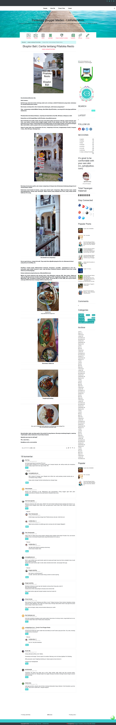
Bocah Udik (27, 650)
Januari (79, 336)
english (82, 139)
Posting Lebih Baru (25, 714)
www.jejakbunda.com (33, 473)
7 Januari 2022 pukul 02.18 (34, 545)
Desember (80, 337)
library (81, 142)
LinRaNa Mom (32, 521)
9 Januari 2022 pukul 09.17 (31, 628)
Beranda (45, 8)
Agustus (80, 344)
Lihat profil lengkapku (87, 183)
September (80, 342)
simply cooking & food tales (34, 42)
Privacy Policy (61, 8)
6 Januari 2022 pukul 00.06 (31, 489)
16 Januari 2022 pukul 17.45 (31, 684)
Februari (80, 334)
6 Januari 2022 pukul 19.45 (31, 533)
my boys (82, 146)
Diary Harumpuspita (33, 514)
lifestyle (82, 144)
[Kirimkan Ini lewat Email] (67, 448)
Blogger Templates (78, 723)
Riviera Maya (87, 723)
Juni (79, 362)
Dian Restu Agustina (30, 500)
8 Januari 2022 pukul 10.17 (31, 558)
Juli (79, 331)
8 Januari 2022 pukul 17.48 (31, 600)
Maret (79, 333)
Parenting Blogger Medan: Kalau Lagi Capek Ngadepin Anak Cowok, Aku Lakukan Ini (89, 244)
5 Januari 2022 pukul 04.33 (31, 461)
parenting (82, 150)
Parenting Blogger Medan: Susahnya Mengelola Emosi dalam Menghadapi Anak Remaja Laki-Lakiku (89, 250)
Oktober (80, 341)
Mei (79, 347)
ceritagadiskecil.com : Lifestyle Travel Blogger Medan (37, 627)
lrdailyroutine (28, 683)
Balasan (28, 471)
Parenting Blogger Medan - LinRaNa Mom (58, 20)
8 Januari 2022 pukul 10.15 (34, 474)
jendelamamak (28, 669)
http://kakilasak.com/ (30, 615)
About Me (52, 8)
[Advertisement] (34, 3)
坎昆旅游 (93, 723)
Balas (26, 467)
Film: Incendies (87, 235)
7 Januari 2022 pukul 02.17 (34, 522)
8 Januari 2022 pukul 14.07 (31, 584)
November (80, 339)
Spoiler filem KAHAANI (88, 228)
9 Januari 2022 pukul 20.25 (34, 571)
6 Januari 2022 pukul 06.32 (31, 502)
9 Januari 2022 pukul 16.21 (31, 652)
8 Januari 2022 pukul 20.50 (31, 616)
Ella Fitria (27, 460)
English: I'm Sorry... (87, 268)
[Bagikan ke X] (69, 448)
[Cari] (114, 8)
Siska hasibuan (28, 488)
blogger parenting (33, 570)
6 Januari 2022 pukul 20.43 (34, 515)
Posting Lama (72, 714)
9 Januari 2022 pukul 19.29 (34, 640)
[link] (107, 1)
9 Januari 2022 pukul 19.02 (31, 670)
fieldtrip (82, 141)
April (79, 348)
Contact (70, 8)
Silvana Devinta (28, 599)
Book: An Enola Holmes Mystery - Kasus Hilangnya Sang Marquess (89, 292)
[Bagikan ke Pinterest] (73, 448)
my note (82, 148)
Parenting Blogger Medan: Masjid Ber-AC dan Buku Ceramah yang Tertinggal (89, 256)
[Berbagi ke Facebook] (71, 448)
